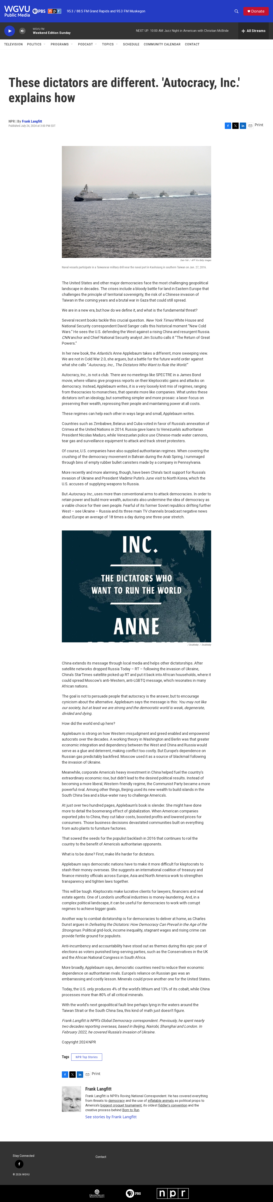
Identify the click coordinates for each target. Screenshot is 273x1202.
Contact (192, 44)
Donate (257, 11)
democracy (116, 1101)
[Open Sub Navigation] (44, 44)
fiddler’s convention (172, 1105)
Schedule (131, 44)
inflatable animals (161, 1101)
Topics (108, 44)
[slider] (29, 31)
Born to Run (130, 1110)
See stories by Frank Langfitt (111, 1116)
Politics (34, 44)
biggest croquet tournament (121, 1105)
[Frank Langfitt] (71, 1099)
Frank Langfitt (32, 121)
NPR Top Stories (87, 1057)
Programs (60, 44)
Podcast (85, 44)
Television (13, 44)
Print (259, 124)
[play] (9, 31)
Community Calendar (162, 44)
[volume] (22, 31)
